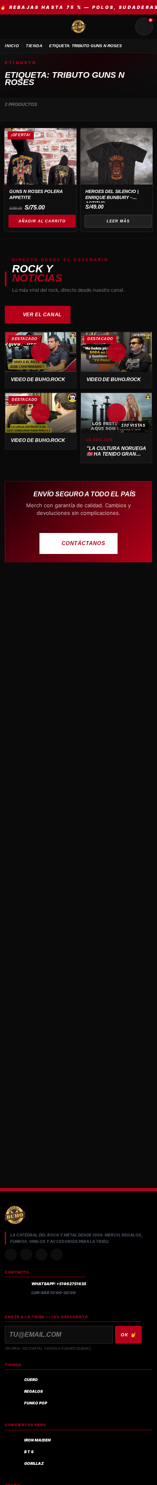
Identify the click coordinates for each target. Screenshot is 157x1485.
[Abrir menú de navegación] (13, 26)
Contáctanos (83, 543)
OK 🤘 (128, 1334)
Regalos (33, 1391)
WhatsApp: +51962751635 (58, 1284)
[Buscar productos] (125, 26)
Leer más (118, 221)
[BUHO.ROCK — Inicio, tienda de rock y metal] (78, 26)
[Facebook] (41, 1255)
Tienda (34, 46)
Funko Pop (35, 1403)
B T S (28, 1452)
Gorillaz (34, 1463)
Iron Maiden (37, 1440)
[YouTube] (57, 1255)
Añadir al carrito (42, 221)
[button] (40, 352)
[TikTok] (26, 1255)
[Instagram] (11, 1255)
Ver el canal (42, 314)
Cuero (31, 1379)
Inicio (12, 46)
